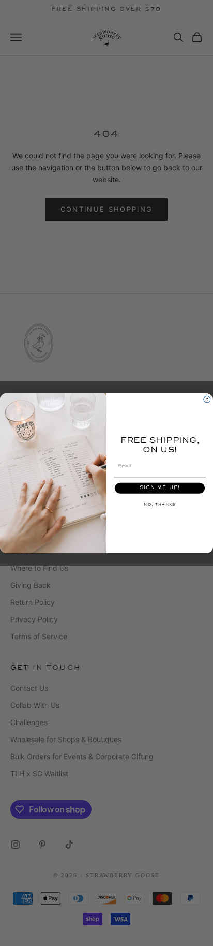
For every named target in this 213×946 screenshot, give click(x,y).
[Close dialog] (207, 399)
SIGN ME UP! (160, 487)
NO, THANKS (159, 504)
